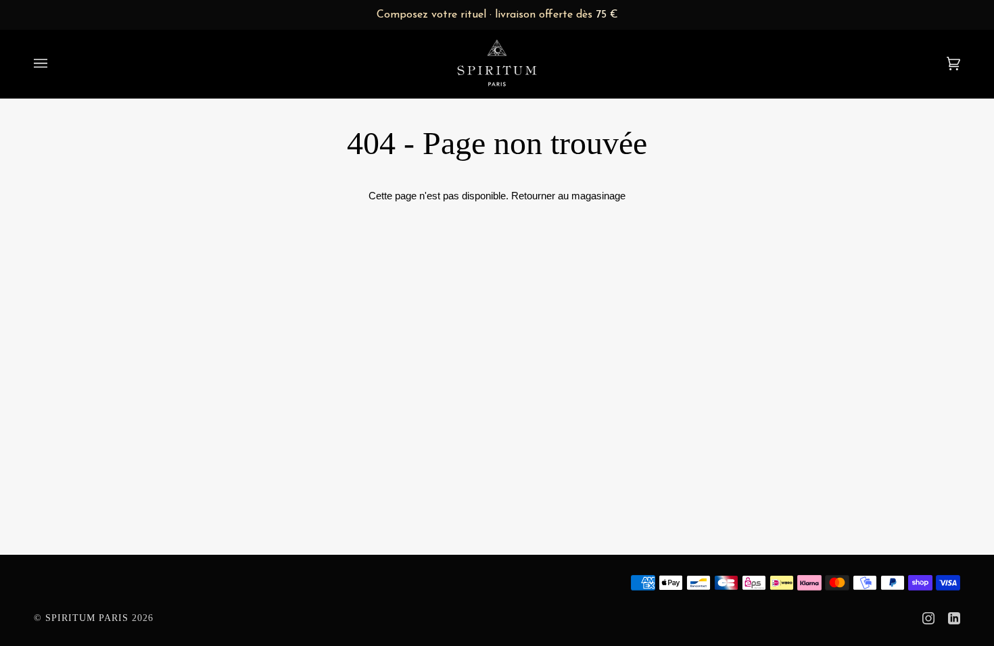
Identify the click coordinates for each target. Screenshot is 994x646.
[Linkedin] (954, 618)
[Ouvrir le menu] (54, 63)
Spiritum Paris (86, 618)
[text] (497, 15)
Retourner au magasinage (568, 195)
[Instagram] (928, 618)
